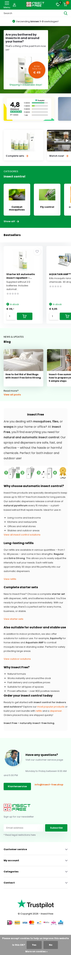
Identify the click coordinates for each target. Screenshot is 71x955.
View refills (10, 579)
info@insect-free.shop (49, 784)
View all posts (12, 394)
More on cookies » (36, 951)
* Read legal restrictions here (20, 834)
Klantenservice (17, 786)
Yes (34, 944)
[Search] (66, 13)
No (50, 944)
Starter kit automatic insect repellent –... (20, 276)
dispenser (56, 711)
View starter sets (13, 619)
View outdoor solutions (17, 659)
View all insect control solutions (22, 534)
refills (39, 711)
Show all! (10, 221)
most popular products (50, 706)
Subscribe (56, 828)
